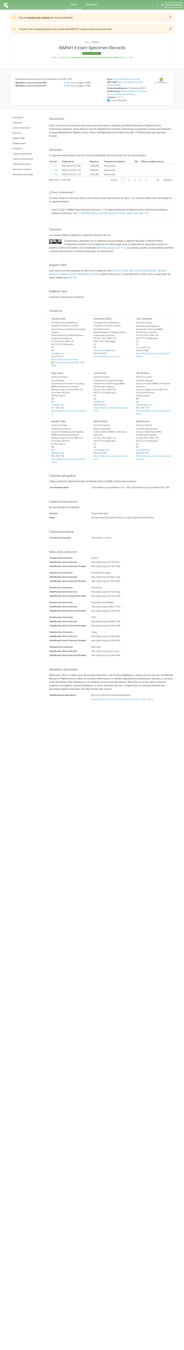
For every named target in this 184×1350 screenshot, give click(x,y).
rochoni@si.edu (143, 450)
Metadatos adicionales (23, 174)
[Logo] (6, 4)
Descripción (18, 117)
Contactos (17, 148)
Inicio (74, 4)
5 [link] (146, 180)
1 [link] (123, 180)
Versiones (17, 122)
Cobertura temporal (22, 164)
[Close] (170, 17)
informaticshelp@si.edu (104, 350)
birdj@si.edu (99, 402)
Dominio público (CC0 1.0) (112, 247)
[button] (162, 5)
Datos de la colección (22, 169)
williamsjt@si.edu (144, 405)
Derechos (17, 133)
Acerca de (91, 4)
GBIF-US (72, 277)
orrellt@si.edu (57, 353)
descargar (70, 83)
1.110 (54, 170)
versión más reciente (38, 17)
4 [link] (140, 180)
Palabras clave (19, 143)
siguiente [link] (167, 180)
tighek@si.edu (57, 453)
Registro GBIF (19, 138)
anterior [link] (114, 180)
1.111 (54, 166)
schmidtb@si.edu (101, 450)
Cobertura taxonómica (23, 159)
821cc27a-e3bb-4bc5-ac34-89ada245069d (134, 270)
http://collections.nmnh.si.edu (126, 79)
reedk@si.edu (57, 405)
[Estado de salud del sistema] (157, 5)
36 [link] (158, 180)
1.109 (54, 174)
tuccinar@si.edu (143, 347)
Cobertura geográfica (22, 154)
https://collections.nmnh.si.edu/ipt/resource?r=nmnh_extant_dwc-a (122, 699)
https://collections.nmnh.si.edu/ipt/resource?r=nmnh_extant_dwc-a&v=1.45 (110, 213)
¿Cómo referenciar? (22, 128)
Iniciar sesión (173, 4)
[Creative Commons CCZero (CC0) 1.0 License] (55, 241)
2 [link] (128, 180)
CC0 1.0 (119, 97)
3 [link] (134, 180)
